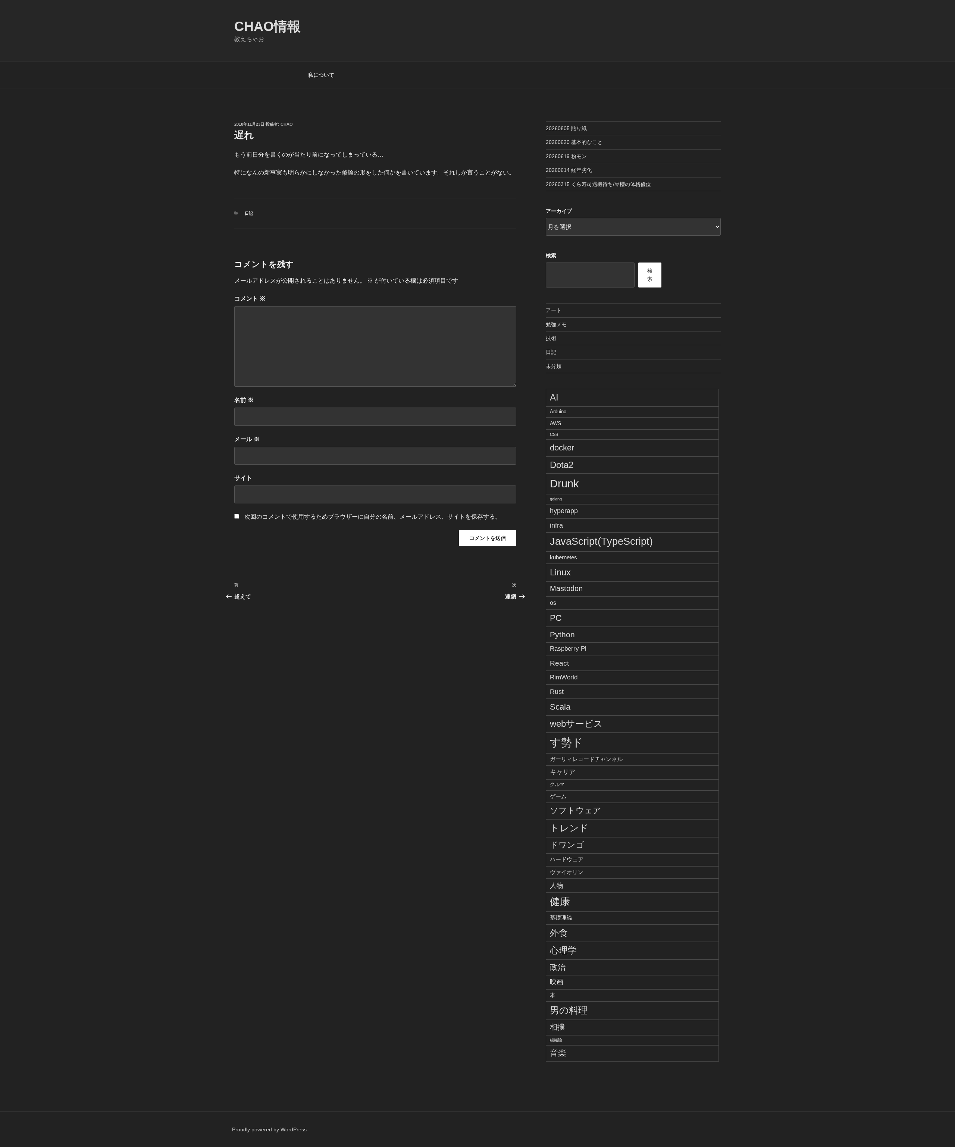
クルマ (557, 784)
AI (554, 397)
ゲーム (558, 796)
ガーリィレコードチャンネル (586, 759)
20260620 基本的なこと (574, 142)
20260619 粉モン (566, 156)
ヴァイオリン (566, 872)
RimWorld (563, 677)
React (559, 663)
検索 (551, 255)
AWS (555, 423)
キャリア (562, 772)
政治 (558, 967)
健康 (560, 901)
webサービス (576, 724)
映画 (556, 982)
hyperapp (564, 511)
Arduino (558, 411)
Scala (560, 706)
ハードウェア (566, 859)
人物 (556, 885)
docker (562, 447)
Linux (560, 572)
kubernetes (563, 557)
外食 (559, 933)
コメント (250, 298)
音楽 (558, 1053)
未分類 (553, 366)
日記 (249, 213)
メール (247, 439)
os (553, 603)
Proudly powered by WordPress (269, 1129)
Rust (557, 691)
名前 (244, 400)
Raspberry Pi (568, 648)
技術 (551, 338)
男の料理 (569, 1010)
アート (553, 310)
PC (556, 618)
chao (287, 124)
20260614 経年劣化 (569, 170)
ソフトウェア (575, 810)
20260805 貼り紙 (566, 128)
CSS (554, 434)
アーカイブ (559, 211)
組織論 (556, 1040)
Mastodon (566, 588)
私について (321, 75)
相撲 (557, 1027)
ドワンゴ (567, 844)
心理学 (563, 950)
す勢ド (566, 742)
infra (556, 525)
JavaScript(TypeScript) (601, 541)
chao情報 (267, 26)
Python (562, 634)
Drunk (564, 483)
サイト (243, 478)
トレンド (569, 828)
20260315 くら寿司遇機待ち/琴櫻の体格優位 (598, 184)
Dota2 (561, 465)
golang (556, 499)
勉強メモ (556, 324)
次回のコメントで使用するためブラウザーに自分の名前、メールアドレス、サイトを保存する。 (372, 516)
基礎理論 (561, 917)
